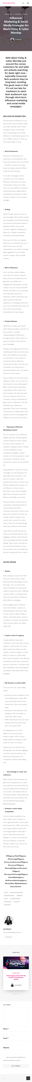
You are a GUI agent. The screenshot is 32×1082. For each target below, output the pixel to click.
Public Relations (7, 901)
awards (6, 892)
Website (6, 1048)
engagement (19, 895)
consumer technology (9, 895)
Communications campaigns (16, 892)
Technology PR (7, 904)
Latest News (18, 14)
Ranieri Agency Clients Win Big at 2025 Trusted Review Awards (16, 977)
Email (6, 1038)
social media (17, 901)
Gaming (5, 898)
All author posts (8, 937)
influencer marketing (15, 898)
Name (6, 1029)
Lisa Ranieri (18, 39)
